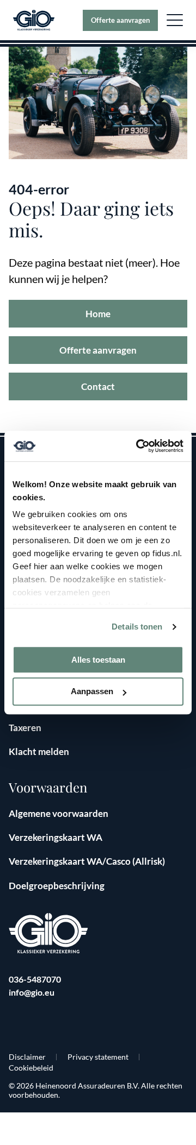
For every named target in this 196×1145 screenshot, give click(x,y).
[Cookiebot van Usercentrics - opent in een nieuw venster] (138, 446)
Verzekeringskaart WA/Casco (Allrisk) (87, 861)
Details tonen (137, 626)
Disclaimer (27, 1056)
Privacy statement (98, 1056)
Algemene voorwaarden (58, 813)
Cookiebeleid (31, 1067)
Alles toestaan (98, 659)
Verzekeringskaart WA (55, 837)
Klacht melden (39, 751)
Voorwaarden (48, 787)
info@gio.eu (31, 992)
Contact (98, 386)
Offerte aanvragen (120, 20)
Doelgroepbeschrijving (57, 885)
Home (98, 313)
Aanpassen (92, 691)
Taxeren (25, 727)
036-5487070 (35, 979)
